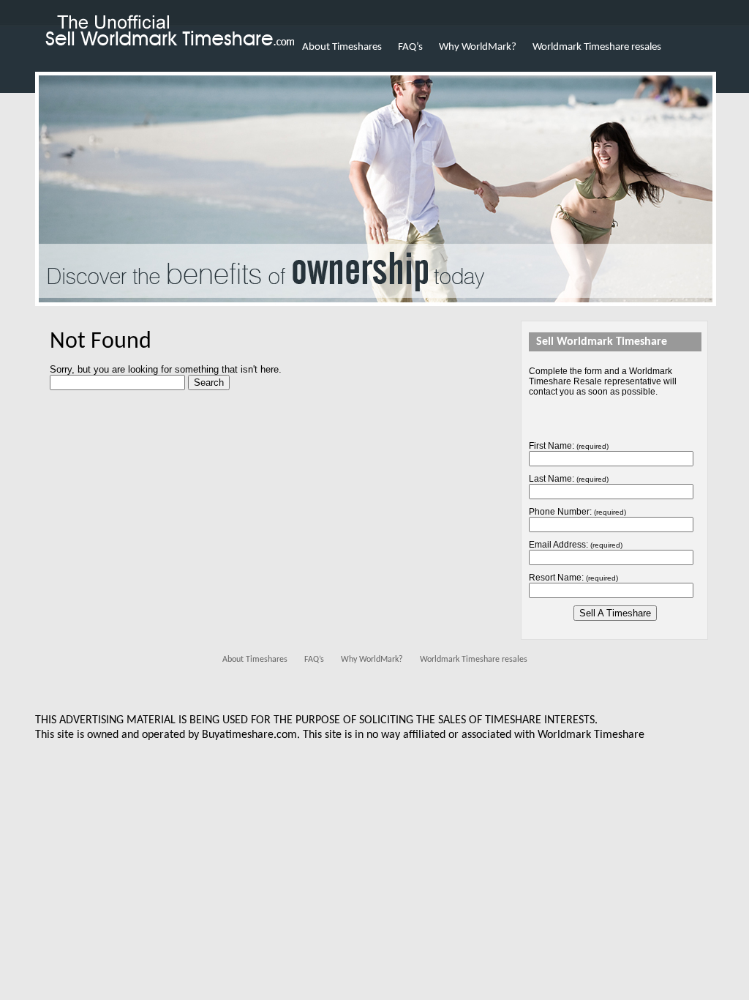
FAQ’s (410, 47)
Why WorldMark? (477, 47)
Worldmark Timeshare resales (596, 47)
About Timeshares (342, 47)
